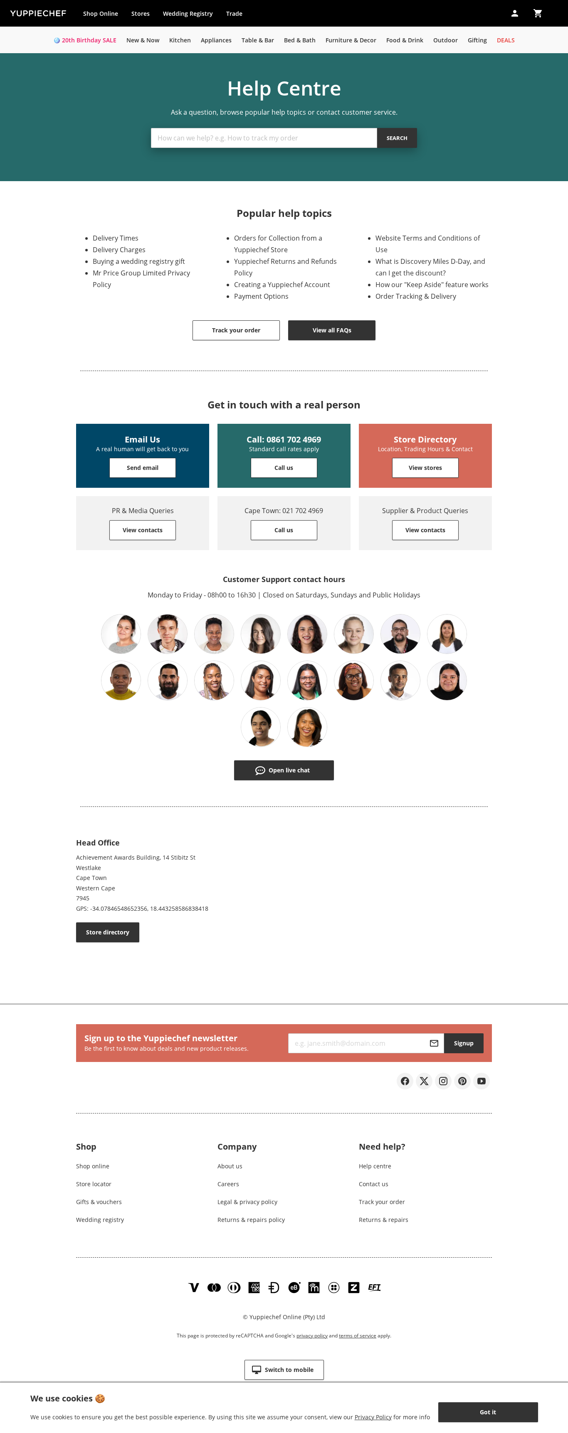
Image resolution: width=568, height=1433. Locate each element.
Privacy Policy (373, 1417)
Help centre (375, 1166)
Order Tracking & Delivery (415, 296)
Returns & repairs (383, 1220)
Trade (237, 15)
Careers (228, 1184)
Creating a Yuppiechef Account (282, 284)
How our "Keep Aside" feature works (432, 284)
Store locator (93, 1184)
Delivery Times (115, 238)
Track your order (382, 1202)
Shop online (92, 1166)
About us (229, 1166)
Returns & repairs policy (251, 1220)
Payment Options (261, 296)
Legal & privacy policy (247, 1202)
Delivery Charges (119, 249)
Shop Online (100, 13)
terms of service (357, 1335)
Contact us (373, 1184)
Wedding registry (100, 1220)
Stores (140, 13)
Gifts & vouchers (99, 1202)
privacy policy (312, 1335)
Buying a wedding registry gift (139, 261)
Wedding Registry (188, 13)
